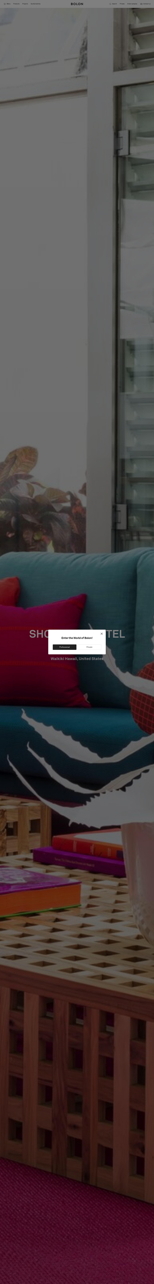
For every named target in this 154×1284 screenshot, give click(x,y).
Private (89, 647)
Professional (64, 647)
